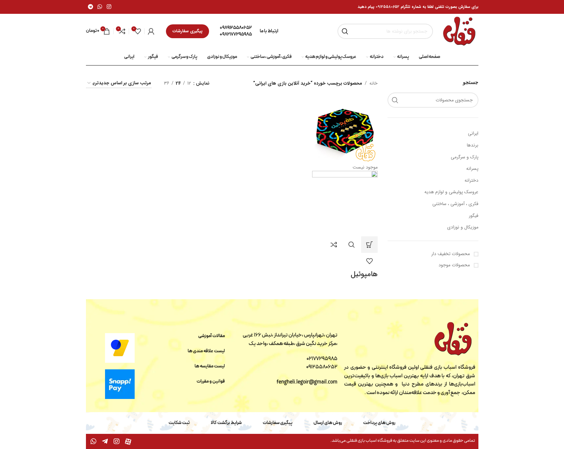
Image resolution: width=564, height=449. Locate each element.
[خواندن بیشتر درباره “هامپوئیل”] (369, 244)
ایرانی (473, 133)
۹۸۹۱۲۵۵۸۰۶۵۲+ (236, 27)
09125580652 (321, 367)
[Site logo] (459, 31)
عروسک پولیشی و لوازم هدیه (451, 192)
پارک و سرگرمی (464, 157)
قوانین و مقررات (211, 381)
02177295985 (322, 359)
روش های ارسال (327, 422)
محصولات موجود (455, 265)
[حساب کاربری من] (151, 31)
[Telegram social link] (90, 7)
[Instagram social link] (108, 7)
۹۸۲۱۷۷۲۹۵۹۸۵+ (236, 34)
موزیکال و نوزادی (462, 227)
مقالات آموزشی (211, 335)
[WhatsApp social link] (99, 7)
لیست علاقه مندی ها (206, 351)
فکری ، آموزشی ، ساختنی (455, 203)
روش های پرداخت (379, 422)
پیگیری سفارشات (187, 31)
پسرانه (472, 168)
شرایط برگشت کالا (226, 422)
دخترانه (471, 180)
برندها (472, 145)
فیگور (473, 215)
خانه (373, 83)
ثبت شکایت (179, 422)
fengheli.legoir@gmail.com (307, 382)
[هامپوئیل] (345, 130)
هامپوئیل (364, 274)
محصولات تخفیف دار (451, 253)
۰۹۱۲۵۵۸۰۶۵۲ (387, 7)
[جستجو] (345, 31)
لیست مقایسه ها (210, 366)
